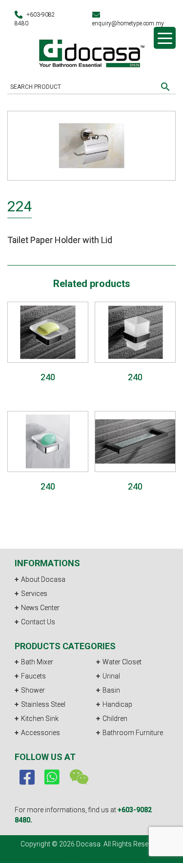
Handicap (117, 704)
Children (114, 718)
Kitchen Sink (40, 718)
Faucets (33, 676)
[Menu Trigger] (165, 38)
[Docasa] (92, 52)
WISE (111, 858)
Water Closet (122, 662)
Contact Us (38, 622)
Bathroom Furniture (132, 733)
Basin (111, 690)
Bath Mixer (37, 662)
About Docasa (43, 579)
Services (34, 593)
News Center (40, 608)
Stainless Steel (43, 704)
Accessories (40, 733)
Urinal (111, 676)
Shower (33, 690)
